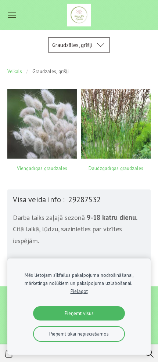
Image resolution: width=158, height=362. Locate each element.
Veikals (14, 71)
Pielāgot (79, 291)
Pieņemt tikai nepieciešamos (79, 333)
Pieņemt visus (79, 313)
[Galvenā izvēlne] (12, 15)
